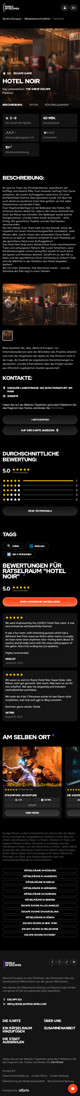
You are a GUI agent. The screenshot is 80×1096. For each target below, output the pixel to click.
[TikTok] (67, 961)
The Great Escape (38, 89)
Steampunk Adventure (21, 795)
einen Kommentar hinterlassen (40, 601)
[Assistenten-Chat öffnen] (72, 1088)
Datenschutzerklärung (16, 1075)
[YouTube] (74, 961)
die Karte (12, 1021)
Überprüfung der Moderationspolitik (24, 1081)
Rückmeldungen (57, 105)
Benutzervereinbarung (61, 1081)
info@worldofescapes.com (27, 1004)
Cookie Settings (59, 1075)
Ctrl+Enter (57, 408)
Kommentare (20, 472)
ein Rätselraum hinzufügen (17, 1029)
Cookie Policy (39, 1075)
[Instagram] (59, 961)
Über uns (52, 1021)
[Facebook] (52, 961)
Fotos (33, 105)
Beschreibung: (13, 105)
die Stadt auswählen (13, 1040)
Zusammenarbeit (59, 1028)
